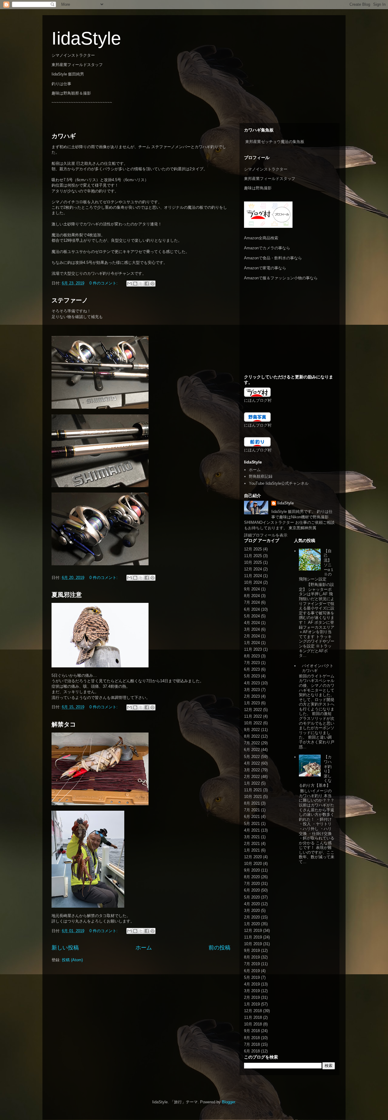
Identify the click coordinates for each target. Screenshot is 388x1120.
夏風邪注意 (67, 594)
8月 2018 (252, 1037)
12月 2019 (253, 930)
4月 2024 (252, 622)
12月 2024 (253, 569)
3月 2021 (252, 837)
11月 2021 (253, 790)
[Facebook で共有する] (147, 284)
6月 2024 (252, 609)
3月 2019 (252, 991)
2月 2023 (252, 696)
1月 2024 (252, 642)
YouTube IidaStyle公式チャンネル (279, 483)
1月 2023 (252, 703)
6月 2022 (252, 749)
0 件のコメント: (104, 283)
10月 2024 (253, 582)
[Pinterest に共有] (152, 284)
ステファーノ (70, 300)
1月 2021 (252, 850)
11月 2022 (253, 716)
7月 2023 (252, 662)
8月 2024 (252, 595)
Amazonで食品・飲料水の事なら (273, 258)
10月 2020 (253, 863)
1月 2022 (252, 783)
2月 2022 (252, 776)
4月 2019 (252, 984)
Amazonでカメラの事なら (267, 248)
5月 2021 (252, 823)
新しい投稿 (65, 948)
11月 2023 (253, 649)
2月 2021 (252, 843)
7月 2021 (252, 810)
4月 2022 (252, 763)
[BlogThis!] (135, 284)
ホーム (143, 948)
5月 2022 (252, 756)
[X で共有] (141, 284)
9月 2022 (252, 729)
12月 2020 (253, 857)
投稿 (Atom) (72, 960)
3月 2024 (252, 629)
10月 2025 (253, 562)
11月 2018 (253, 1017)
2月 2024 (252, 636)
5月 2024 (252, 616)
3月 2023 (252, 689)
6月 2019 (252, 971)
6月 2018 (252, 1051)
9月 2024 (252, 589)
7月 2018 (252, 1044)
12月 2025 (253, 549)
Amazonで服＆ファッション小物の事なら (281, 278)
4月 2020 (252, 904)
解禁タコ (64, 724)
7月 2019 (252, 964)
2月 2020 (252, 917)
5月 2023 (252, 676)
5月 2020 (252, 897)
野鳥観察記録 (261, 476)
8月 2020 (252, 877)
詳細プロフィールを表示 (265, 535)
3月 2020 (252, 910)
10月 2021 (253, 796)
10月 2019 (253, 944)
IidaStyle (86, 38)
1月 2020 (252, 924)
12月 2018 (253, 1011)
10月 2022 (253, 723)
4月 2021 (252, 830)
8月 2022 (252, 736)
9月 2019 (252, 950)
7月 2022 (252, 743)
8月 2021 (252, 803)
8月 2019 (252, 957)
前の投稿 (219, 948)
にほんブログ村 (258, 400)
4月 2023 (252, 683)
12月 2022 (253, 709)
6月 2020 (252, 890)
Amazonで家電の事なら (265, 268)
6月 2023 (252, 669)
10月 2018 (253, 1024)
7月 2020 (252, 883)
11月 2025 (253, 555)
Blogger (228, 1102)
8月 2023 (252, 656)
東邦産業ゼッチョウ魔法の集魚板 (274, 141)
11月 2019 (253, 937)
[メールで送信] (129, 284)
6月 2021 (252, 816)
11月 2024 (253, 575)
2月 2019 (252, 997)
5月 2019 (252, 977)
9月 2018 (252, 1031)
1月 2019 (252, 1004)
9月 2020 (252, 870)
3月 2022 (252, 770)
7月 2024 (252, 602)
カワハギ (64, 136)
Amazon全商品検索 (261, 238)
